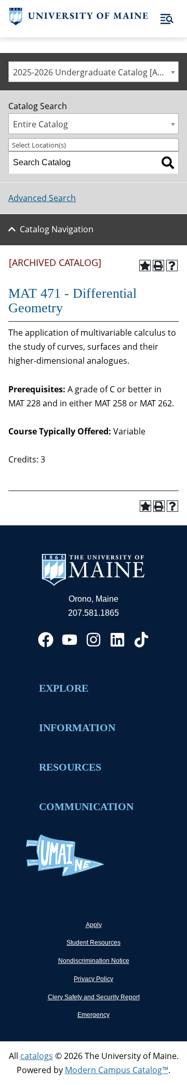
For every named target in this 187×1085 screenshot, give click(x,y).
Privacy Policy (93, 979)
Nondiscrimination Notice (93, 960)
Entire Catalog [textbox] (40, 124)
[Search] (168, 162)
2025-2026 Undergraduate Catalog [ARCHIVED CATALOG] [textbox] (95, 72)
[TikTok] (141, 639)
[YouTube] (69, 639)
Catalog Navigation (57, 229)
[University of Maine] (78, 22)
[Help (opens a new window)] (172, 265)
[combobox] (93, 71)
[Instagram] (93, 639)
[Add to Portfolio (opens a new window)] (145, 265)
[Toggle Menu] (167, 19)
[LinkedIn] (117, 639)
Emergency (93, 1014)
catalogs (36, 1056)
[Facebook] (46, 639)
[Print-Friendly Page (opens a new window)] (158, 265)
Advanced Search (42, 198)
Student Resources (93, 942)
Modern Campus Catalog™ (116, 1070)
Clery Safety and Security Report (94, 997)
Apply (94, 925)
